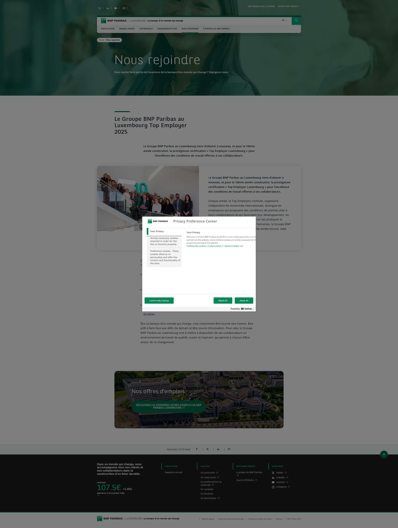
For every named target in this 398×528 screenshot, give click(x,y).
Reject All (222, 300)
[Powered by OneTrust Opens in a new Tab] (242, 309)
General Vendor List (233, 246)
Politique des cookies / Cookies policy (204, 246)
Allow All (244, 300)
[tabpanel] (222, 240)
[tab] (164, 231)
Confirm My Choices (159, 300)
